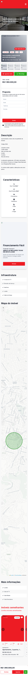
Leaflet (11, 575)
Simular (14, 263)
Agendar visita (8, 73)
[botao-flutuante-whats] (25, 672)
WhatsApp (21, 73)
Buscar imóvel (5, 24)
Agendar (18, 672)
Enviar (14, 120)
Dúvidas (6, 672)
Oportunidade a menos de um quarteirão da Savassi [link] (13, 26)
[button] (3, 308)
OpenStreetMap (18, 575)
